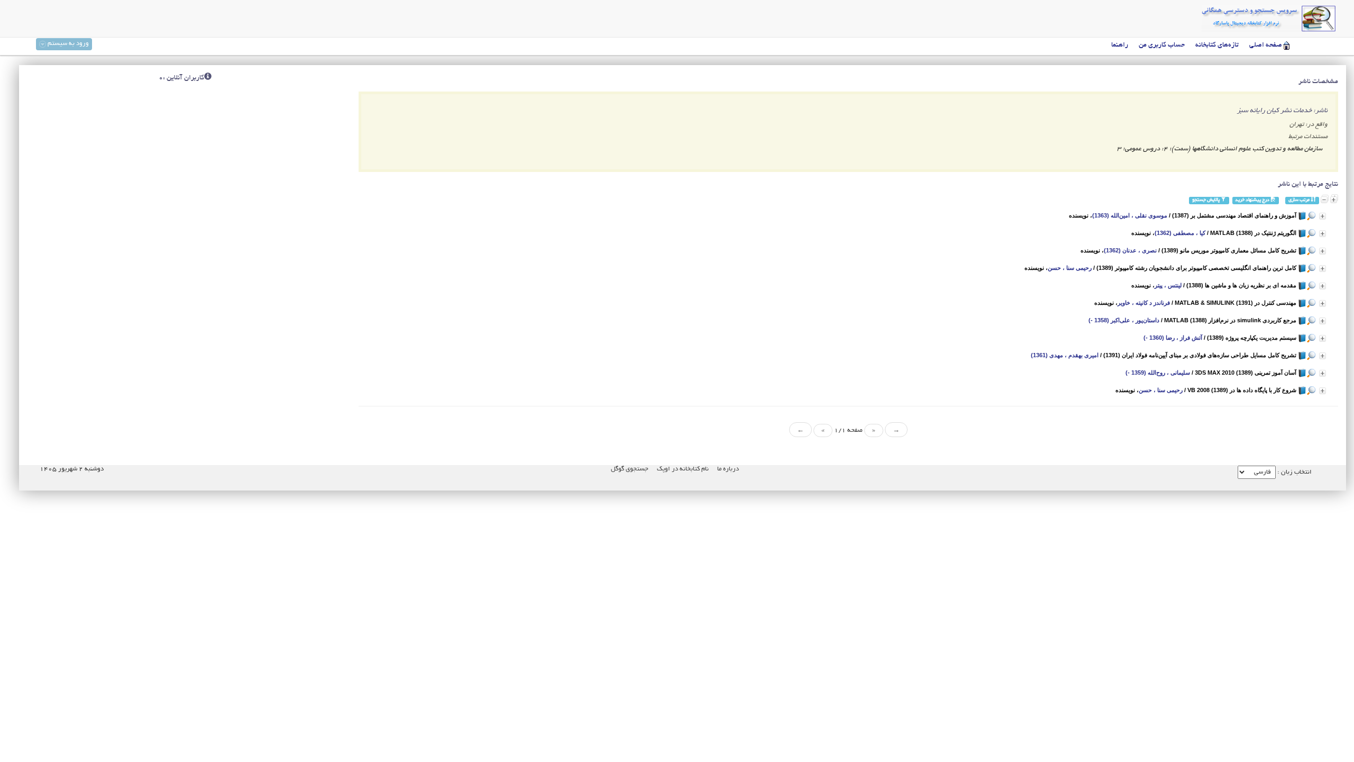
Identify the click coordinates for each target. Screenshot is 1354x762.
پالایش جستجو (1206, 200)
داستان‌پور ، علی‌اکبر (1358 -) (1123, 320)
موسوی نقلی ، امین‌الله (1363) (1129, 215)
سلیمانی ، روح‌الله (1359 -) (1158, 372)
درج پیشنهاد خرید (1252, 200)
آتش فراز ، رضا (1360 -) (1172, 337)
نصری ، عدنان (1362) (1130, 250)
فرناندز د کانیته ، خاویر (1144, 303)
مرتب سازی (1299, 200)
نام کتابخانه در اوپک (683, 469)
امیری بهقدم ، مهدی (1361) (1065, 355)
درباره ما (728, 469)
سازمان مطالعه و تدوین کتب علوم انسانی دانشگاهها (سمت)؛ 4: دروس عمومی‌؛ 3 (1219, 149)
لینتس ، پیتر (1168, 285)
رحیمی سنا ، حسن (1070, 268)
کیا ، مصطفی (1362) (1180, 233)
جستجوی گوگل (629, 469)
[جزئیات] (1322, 216)
